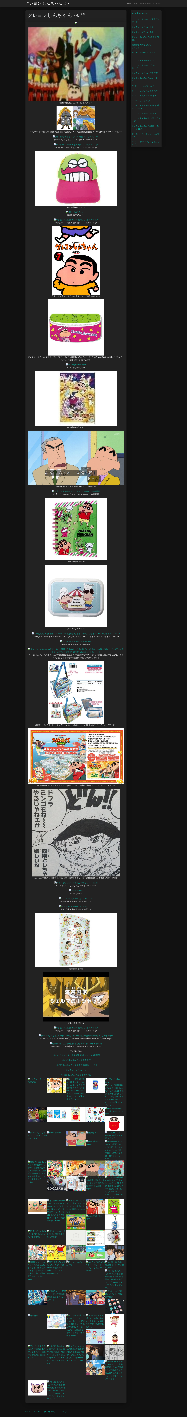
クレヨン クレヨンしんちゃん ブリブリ (146, 143)
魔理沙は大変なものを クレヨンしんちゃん (145, 46)
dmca (129, 3)
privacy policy (145, 3)
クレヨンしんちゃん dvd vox (144, 113)
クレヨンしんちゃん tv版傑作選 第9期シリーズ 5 (76, 1065)
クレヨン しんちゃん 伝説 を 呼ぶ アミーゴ (145, 106)
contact (135, 3)
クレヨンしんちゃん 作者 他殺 (145, 73)
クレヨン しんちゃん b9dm (143, 60)
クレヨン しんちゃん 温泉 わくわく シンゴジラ (146, 127)
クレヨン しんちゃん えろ (48, 3)
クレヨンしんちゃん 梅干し (143, 32)
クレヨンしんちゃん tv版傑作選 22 (76, 1060)
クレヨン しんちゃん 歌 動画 (144, 96)
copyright (157, 3)
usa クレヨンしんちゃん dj (143, 86)
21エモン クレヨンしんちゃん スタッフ (146, 53)
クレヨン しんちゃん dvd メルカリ (145, 79)
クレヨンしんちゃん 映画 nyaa (145, 91)
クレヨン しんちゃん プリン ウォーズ (146, 119)
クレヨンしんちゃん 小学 (142, 27)
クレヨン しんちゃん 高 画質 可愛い (145, 38)
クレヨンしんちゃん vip (76, 1070)
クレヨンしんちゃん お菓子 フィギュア (146, 20)
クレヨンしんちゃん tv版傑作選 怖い (76, 1075)
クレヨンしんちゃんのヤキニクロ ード (145, 66)
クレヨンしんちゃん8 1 (142, 101)
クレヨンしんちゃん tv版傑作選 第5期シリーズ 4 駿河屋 (76, 1055)
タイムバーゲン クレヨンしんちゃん (145, 135)
